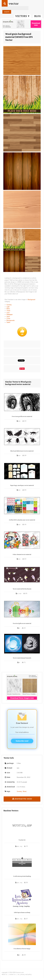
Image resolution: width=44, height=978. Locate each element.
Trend (8, 310)
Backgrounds (11, 320)
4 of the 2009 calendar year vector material (22, 520)
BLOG (37, 16)
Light (8, 307)
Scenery (9, 305)
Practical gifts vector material (22, 623)
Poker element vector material (22, 554)
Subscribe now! (22, 741)
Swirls (8, 322)
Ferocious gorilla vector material (22, 416)
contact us (12, 974)
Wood (24, 791)
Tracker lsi (22, 840)
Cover (8, 318)
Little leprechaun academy (22, 912)
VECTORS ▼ (22, 16)
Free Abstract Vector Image (22, 948)
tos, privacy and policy (25, 974)
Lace (8, 312)
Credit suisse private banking (22, 876)
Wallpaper (10, 314)
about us (4, 974)
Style (8, 316)
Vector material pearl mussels (22, 658)
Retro (8, 309)
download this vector (23, 799)
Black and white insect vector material (22, 451)
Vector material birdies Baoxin (22, 589)
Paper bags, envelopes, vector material (22, 485)
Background (31, 299)
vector (14, 3)
